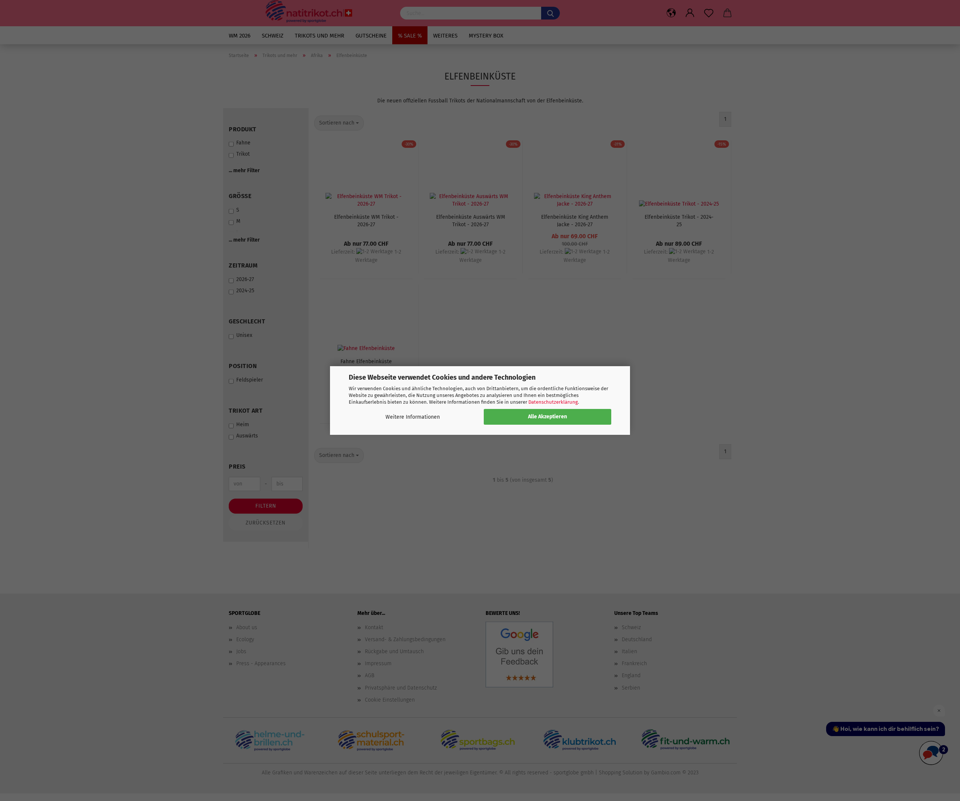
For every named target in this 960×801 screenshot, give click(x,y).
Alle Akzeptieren (547, 416)
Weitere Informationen (413, 417)
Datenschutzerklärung (553, 402)
